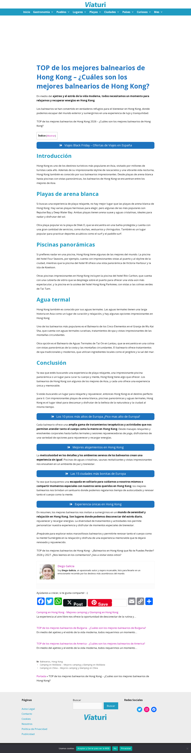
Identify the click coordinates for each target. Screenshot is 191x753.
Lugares (78, 12)
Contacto (27, 713)
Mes (156, 12)
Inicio (26, 12)
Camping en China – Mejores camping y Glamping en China (69, 668)
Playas (93, 12)
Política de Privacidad (34, 729)
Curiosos (142, 12)
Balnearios (45, 661)
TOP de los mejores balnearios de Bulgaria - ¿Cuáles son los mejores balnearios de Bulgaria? (91, 628)
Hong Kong (57, 661)
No (115, 748)
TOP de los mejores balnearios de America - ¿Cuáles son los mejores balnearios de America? (91, 643)
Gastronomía (41, 12)
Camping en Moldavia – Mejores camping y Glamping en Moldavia (72, 664)
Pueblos (61, 12)
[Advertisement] (95, 38)
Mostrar (51, 135)
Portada (41, 676)
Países (126, 12)
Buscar (77, 700)
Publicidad (28, 734)
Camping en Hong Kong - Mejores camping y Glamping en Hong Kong (77, 612)
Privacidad (126, 748)
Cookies (26, 719)
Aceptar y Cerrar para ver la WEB (93, 748)
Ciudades (110, 12)
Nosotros (27, 724)
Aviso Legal (28, 709)
